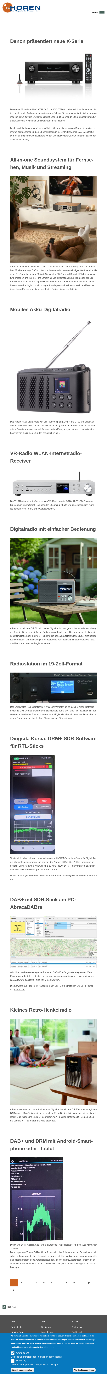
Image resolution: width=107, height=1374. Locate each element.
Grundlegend (22, 1353)
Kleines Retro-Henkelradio (41, 1010)
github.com (19, 989)
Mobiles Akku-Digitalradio (40, 309)
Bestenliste (76, 1327)
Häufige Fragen (18, 1332)
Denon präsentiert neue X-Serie (46, 41)
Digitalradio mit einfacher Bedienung (53, 529)
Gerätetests (16, 1327)
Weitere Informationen (46, 1347)
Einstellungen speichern (22, 1370)
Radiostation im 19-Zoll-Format (46, 664)
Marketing (21, 1360)
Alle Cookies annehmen (84, 1370)
